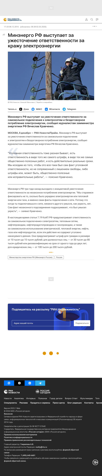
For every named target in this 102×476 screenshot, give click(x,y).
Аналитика (19, 398)
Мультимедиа (86, 398)
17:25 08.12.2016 (11, 27)
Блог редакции (74, 403)
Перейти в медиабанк (44, 102)
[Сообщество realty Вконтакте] (30, 383)
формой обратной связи (15, 461)
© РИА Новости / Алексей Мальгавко (21, 102)
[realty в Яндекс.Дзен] (19, 383)
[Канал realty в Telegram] (40, 383)
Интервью (31, 398)
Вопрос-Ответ (71, 398)
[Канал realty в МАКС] (9, 383)
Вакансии (8, 414)
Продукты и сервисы (40, 403)
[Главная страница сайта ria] (4, 19)
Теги (97, 398)
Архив (99, 403)
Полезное (42, 398)
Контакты (89, 403)
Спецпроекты (10, 403)
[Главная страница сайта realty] (17, 19)
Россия (59, 257)
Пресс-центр (59, 403)
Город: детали (56, 398)
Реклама (24, 403)
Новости (8, 398)
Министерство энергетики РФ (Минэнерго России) (30, 257)
